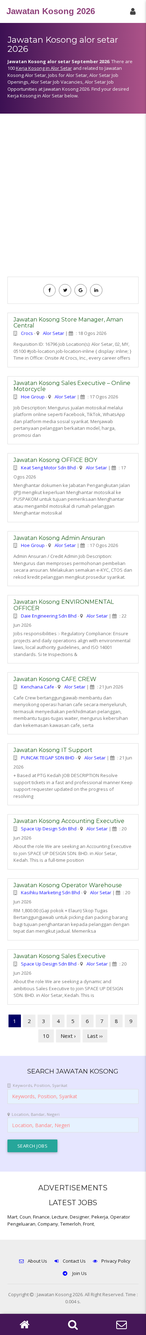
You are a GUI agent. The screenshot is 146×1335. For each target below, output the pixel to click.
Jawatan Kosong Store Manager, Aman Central (68, 322)
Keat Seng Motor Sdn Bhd (48, 467)
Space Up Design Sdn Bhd (49, 828)
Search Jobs (32, 1146)
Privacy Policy (115, 1261)
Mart (12, 1217)
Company (48, 1224)
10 (46, 1035)
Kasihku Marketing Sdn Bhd (50, 892)
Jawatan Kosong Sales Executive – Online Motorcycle (71, 386)
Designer (79, 1217)
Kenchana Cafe (37, 687)
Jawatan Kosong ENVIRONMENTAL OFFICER (63, 605)
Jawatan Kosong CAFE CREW (54, 679)
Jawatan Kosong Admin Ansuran (59, 538)
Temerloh (70, 1224)
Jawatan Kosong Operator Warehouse (67, 885)
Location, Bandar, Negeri (36, 1114)
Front (88, 1224)
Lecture (60, 1217)
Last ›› (95, 1035)
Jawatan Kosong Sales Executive (59, 956)
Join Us (79, 1273)
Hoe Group (33, 396)
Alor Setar (53, 333)
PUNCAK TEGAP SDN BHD (47, 757)
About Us (37, 1261)
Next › (68, 1035)
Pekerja (99, 1217)
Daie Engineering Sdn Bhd (49, 616)
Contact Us (74, 1261)
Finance (41, 1217)
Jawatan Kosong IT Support (52, 750)
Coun (25, 1217)
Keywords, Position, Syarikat (40, 1085)
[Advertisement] (73, 198)
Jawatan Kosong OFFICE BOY (55, 460)
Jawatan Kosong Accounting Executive (68, 821)
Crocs (27, 333)
